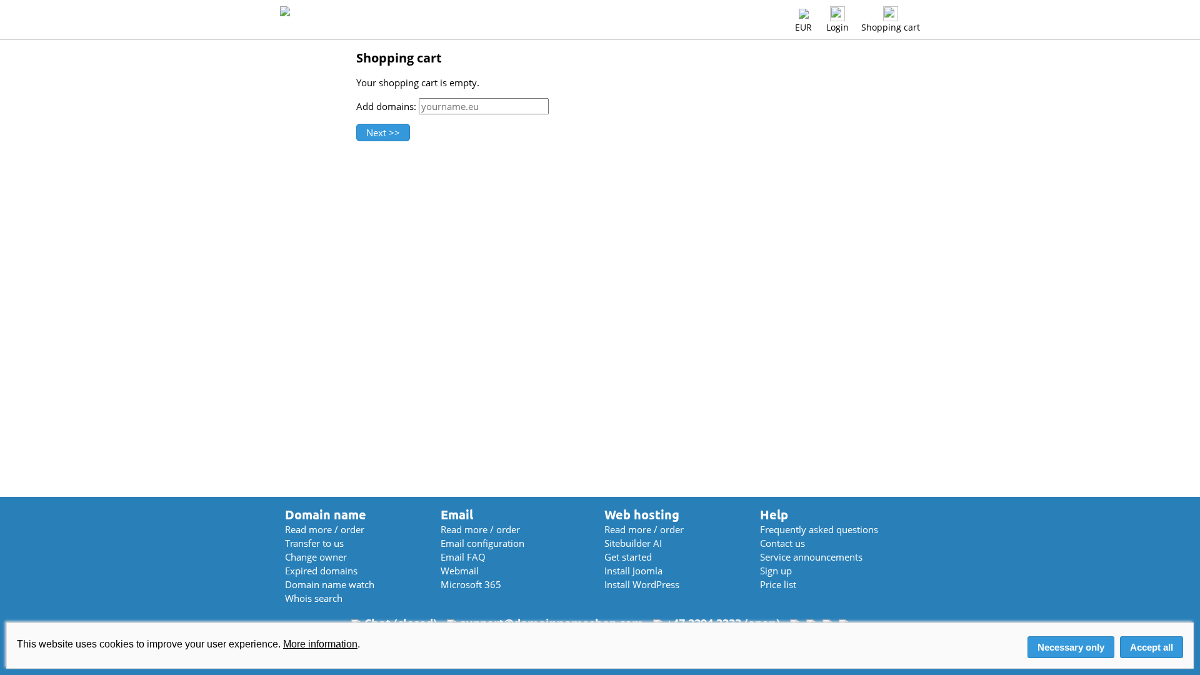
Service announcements (811, 557)
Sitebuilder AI (633, 543)
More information (320, 644)
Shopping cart (890, 27)
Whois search (313, 598)
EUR (803, 27)
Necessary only (1071, 647)
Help (774, 515)
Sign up (776, 570)
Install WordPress (641, 584)
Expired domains (321, 570)
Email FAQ (463, 557)
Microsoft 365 (471, 584)
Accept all (1151, 647)
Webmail (460, 570)
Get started (628, 557)
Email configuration (482, 543)
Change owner (316, 557)
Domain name (325, 515)
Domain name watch (329, 584)
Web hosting (641, 515)
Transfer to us (314, 543)
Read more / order (324, 529)
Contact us (782, 543)
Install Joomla (633, 570)
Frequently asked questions (819, 529)
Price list (778, 584)
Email (457, 515)
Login (837, 27)
